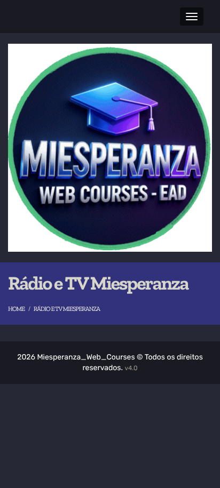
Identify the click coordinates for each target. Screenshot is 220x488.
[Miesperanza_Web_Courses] (110, 148)
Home (16, 309)
